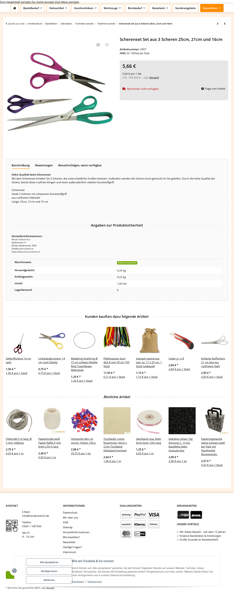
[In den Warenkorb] (8, 35)
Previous (11, 357)
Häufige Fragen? (72, 547)
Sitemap (67, 527)
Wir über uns (70, 517)
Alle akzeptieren (49, 562)
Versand (154, 77)
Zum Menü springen (67, 2)
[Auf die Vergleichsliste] (98, 45)
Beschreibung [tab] (21, 165)
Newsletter (69, 542)
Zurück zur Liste (16, 23)
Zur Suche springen (43, 2)
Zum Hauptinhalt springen (16, 2)
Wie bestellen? (71, 537)
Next (222, 357)
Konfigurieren (49, 571)
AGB (65, 522)
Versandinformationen (76, 532)
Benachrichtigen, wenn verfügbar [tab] (80, 165)
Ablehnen (49, 579)
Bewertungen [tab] (44, 165)
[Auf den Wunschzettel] (107, 45)
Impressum (78, 581)
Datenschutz (95, 581)
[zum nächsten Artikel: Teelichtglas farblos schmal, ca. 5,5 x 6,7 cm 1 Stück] (217, 24)
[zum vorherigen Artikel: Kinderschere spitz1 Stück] (224, 24)
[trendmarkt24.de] (14, 8)
